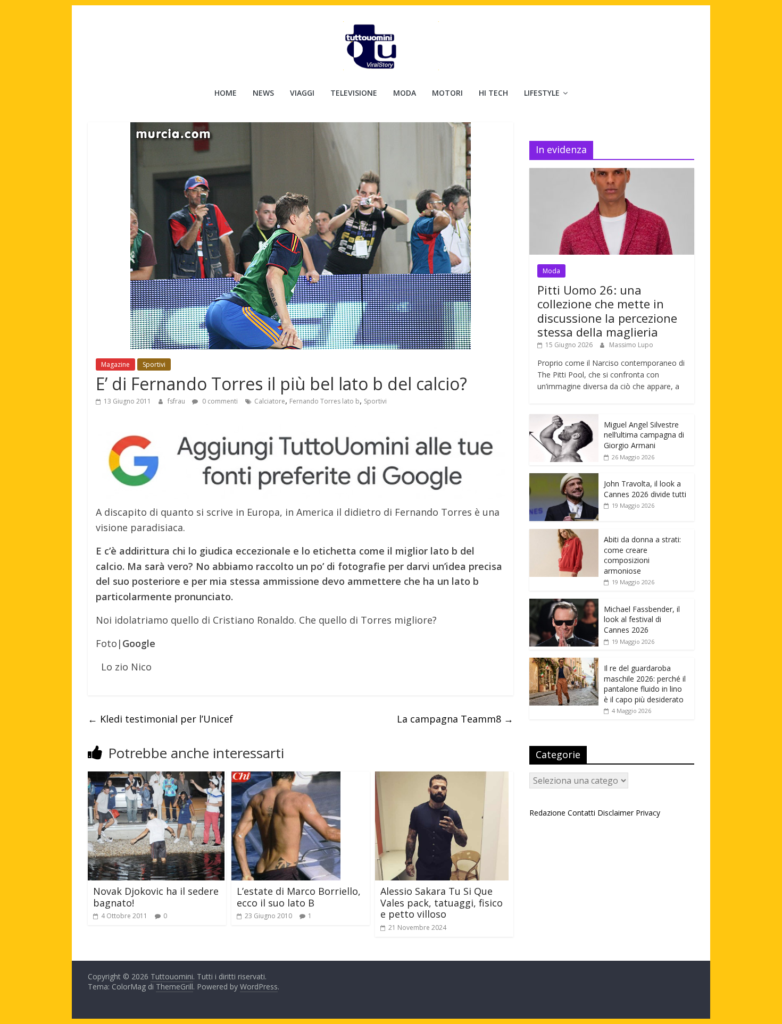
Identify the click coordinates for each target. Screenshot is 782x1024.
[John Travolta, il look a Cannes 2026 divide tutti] (563, 479)
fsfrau (177, 401)
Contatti (581, 813)
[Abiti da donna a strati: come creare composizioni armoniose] (563, 535)
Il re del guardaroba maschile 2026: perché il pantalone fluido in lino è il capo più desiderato (645, 683)
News (263, 93)
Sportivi (154, 364)
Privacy (648, 813)
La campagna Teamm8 (455, 718)
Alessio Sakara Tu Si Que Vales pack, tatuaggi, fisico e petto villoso (441, 902)
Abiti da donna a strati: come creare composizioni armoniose (642, 555)
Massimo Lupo (631, 344)
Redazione (547, 813)
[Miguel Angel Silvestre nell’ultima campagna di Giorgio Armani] (563, 420)
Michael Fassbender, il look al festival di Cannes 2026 (642, 619)
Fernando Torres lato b (324, 401)
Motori (447, 93)
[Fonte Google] (300, 462)
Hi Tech (493, 93)
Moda (404, 93)
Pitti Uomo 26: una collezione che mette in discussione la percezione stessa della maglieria (607, 311)
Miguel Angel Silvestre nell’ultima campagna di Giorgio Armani (644, 434)
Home (225, 93)
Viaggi (302, 93)
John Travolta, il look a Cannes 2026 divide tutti (645, 489)
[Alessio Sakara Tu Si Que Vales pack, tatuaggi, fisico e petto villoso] (442, 778)
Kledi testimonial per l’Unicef (160, 718)
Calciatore (269, 401)
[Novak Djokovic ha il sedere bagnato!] (156, 778)
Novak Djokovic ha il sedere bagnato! (156, 897)
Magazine (115, 364)
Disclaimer (615, 813)
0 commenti (219, 401)
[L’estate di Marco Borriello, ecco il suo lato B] (285, 778)
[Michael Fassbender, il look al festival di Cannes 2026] (563, 604)
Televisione (353, 93)
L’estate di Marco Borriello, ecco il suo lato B (299, 897)
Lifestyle (542, 93)
